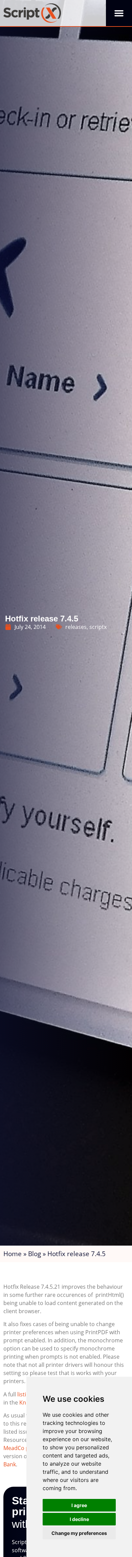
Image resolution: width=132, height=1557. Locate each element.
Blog (34, 1253)
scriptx (98, 627)
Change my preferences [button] (79, 1533)
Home (12, 1253)
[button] (119, 13)
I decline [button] (79, 1519)
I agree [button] (79, 1505)
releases (76, 627)
